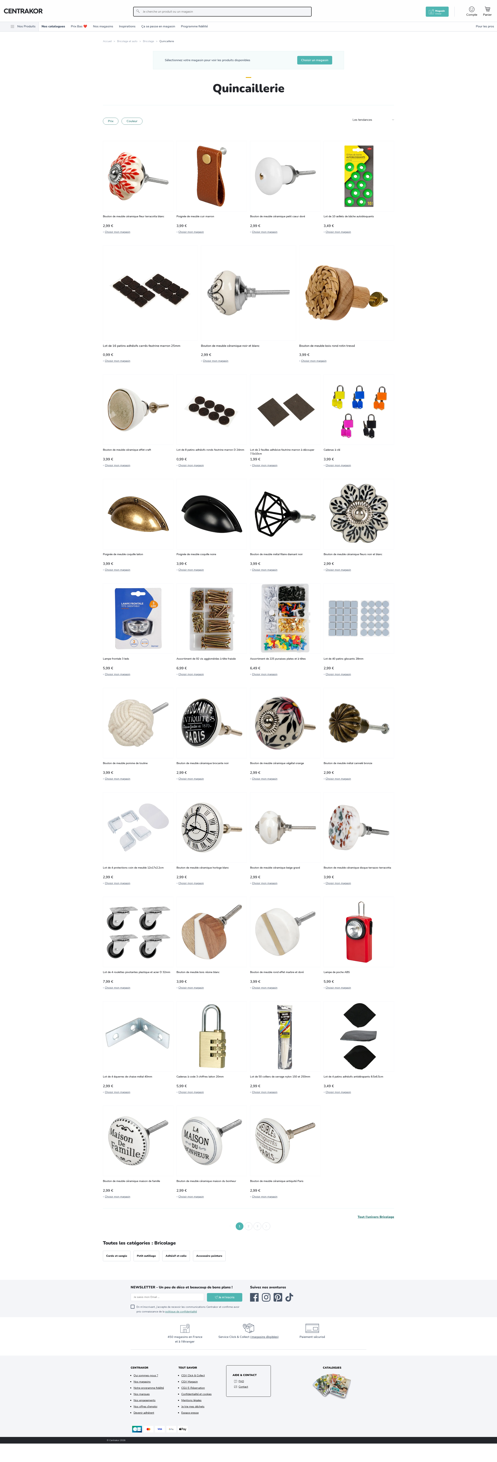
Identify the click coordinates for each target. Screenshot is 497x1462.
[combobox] (222, 12)
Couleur (132, 121)
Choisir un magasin (314, 60)
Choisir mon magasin (117, 232)
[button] (231, 1226)
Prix (110, 121)
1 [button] (240, 1226)
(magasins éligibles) (264, 1337)
